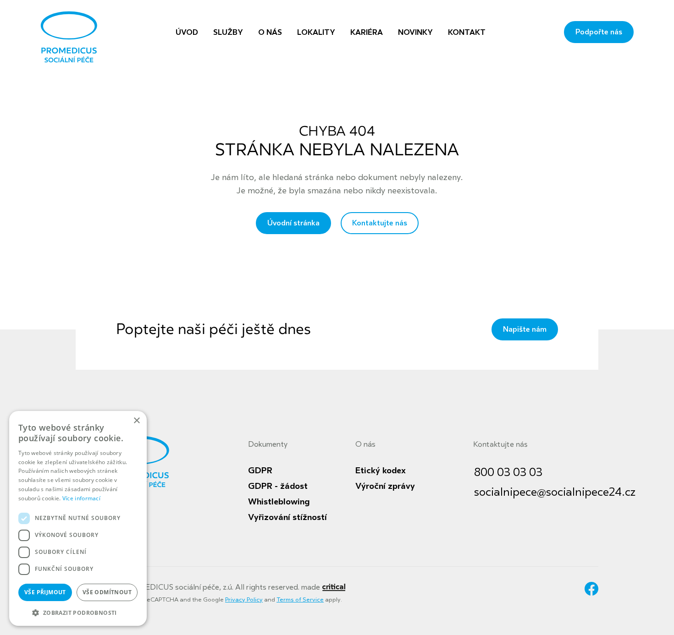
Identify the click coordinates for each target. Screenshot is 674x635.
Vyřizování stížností (287, 517)
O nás (365, 444)
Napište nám (525, 329)
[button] (78, 612)
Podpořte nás (598, 32)
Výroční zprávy (385, 486)
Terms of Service (300, 599)
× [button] (136, 420)
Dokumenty (267, 444)
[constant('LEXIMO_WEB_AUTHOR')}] (333, 587)
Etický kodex (380, 470)
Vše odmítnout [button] (107, 592)
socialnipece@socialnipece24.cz (554, 492)
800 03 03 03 (508, 472)
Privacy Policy (244, 599)
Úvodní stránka (293, 223)
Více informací (81, 498)
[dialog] (78, 518)
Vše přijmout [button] (45, 592)
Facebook (591, 589)
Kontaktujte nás (379, 223)
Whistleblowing (278, 502)
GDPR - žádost (278, 486)
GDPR (260, 470)
